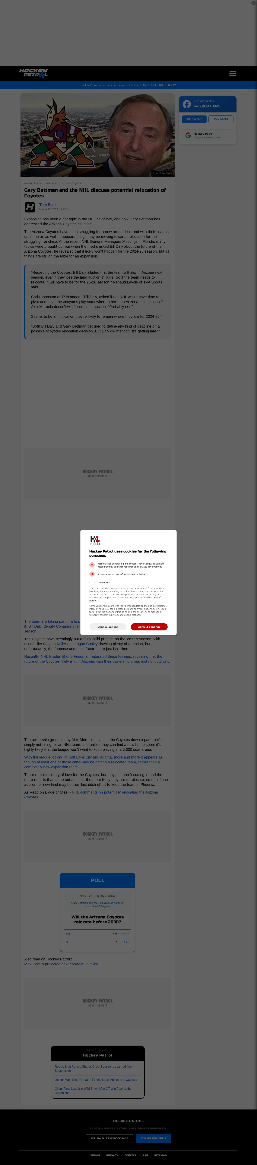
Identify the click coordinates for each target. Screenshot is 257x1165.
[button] (128, 582)
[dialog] (128, 582)
